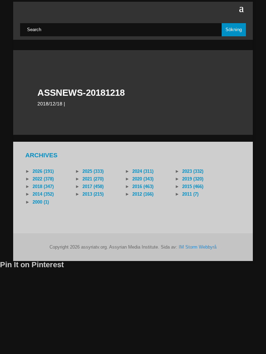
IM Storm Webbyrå (197, 247)
